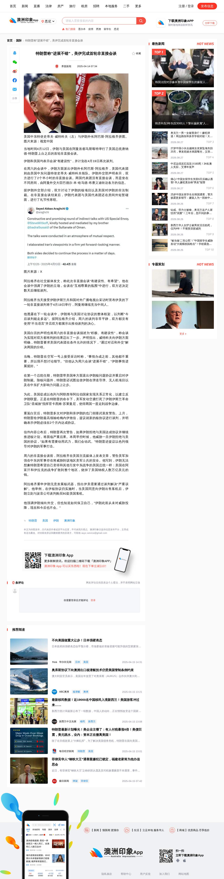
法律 (49, 6)
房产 (60, 6)
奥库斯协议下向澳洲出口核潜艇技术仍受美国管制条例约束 (93, 670)
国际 (19, 40)
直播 (37, 6)
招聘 (96, 6)
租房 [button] (84, 6)
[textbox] (101, 20)
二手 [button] (126, 6)
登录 (93, 600)
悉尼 (116, 29)
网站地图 (183, 873)
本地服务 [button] (111, 6)
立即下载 (210, 23)
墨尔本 (82, 29)
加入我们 (164, 873)
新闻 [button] (25, 6)
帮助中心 (126, 873)
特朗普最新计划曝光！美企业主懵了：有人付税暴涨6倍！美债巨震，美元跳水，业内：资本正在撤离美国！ (97, 732)
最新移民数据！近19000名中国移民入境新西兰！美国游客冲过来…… (95, 702)
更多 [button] (138, 6)
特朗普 (33, 520)
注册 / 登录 (186, 6)
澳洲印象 (69, 520)
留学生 (107, 29)
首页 (13, 6)
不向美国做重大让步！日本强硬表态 (77, 640)
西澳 (98, 29)
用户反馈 (145, 873)
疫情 (90, 29)
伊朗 (56, 520)
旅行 (72, 6)
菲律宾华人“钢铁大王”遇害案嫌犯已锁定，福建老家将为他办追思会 (96, 761)
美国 (45, 520)
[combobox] (101, 20)
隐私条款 (107, 873)
